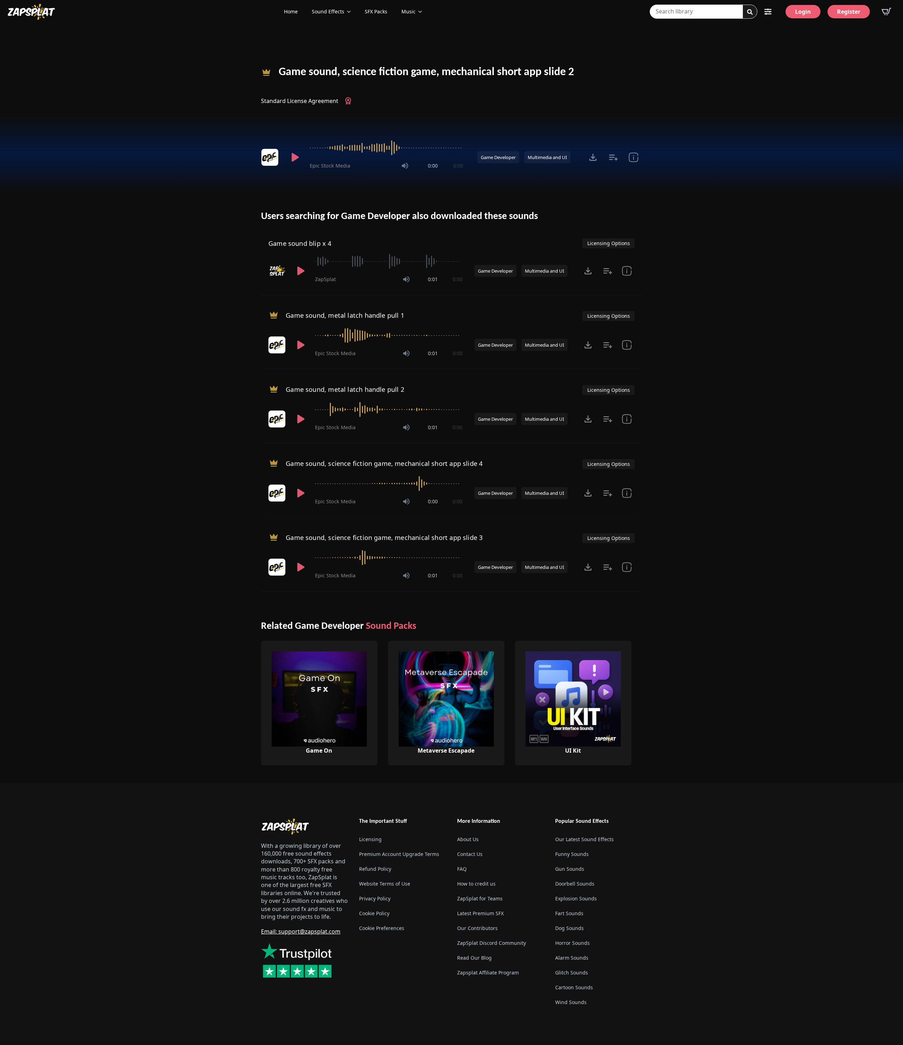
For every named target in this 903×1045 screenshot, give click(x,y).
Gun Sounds (569, 868)
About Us (468, 839)
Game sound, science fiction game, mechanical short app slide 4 (384, 463)
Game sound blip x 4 (299, 243)
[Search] (750, 12)
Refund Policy (375, 868)
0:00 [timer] (433, 165)
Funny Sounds (572, 854)
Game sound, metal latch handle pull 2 (345, 389)
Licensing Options (608, 243)
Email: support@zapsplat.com (300, 931)
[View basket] (886, 11)
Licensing (370, 839)
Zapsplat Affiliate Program (488, 972)
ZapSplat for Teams (480, 898)
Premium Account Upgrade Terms (399, 854)
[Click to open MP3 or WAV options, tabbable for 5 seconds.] (592, 157)
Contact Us (470, 854)
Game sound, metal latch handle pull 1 (345, 315)
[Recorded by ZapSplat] (277, 270)
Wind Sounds (571, 1002)
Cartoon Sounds (574, 987)
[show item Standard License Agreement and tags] (633, 157)
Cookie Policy (374, 913)
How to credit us (476, 883)
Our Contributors (477, 928)
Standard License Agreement (299, 101)
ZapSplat (325, 279)
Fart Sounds (569, 913)
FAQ (462, 868)
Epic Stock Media (330, 165)
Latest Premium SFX (480, 913)
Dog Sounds (569, 928)
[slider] (386, 147)
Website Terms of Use (384, 883)
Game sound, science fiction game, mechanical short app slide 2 (426, 72)
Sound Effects (328, 11)
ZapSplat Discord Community (491, 943)
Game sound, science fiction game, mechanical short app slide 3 (384, 537)
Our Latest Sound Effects (584, 839)
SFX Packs (376, 11)
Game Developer (498, 157)
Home (291, 11)
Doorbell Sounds (574, 883)
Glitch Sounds (571, 972)
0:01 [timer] (433, 279)
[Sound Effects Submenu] (351, 11)
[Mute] (405, 166)
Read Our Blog (474, 957)
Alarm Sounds (571, 957)
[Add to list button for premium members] (613, 157)
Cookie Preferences (381, 928)
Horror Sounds (572, 943)
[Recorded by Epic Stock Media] (270, 157)
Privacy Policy (374, 898)
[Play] (294, 157)
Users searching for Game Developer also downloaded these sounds (399, 216)
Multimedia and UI (547, 157)
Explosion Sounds (576, 898)
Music (408, 11)
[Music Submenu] (422, 11)
